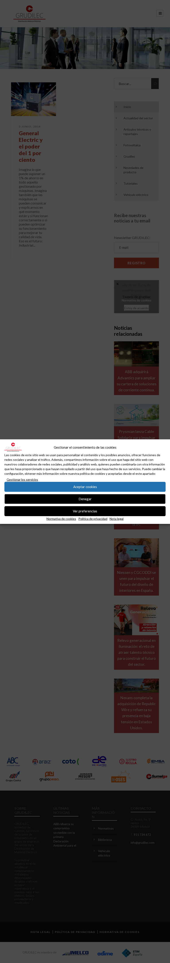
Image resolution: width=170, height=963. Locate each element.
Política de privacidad (92, 519)
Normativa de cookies (61, 519)
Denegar (85, 499)
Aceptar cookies (85, 487)
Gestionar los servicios (22, 479)
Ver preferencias (85, 511)
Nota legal (117, 519)
